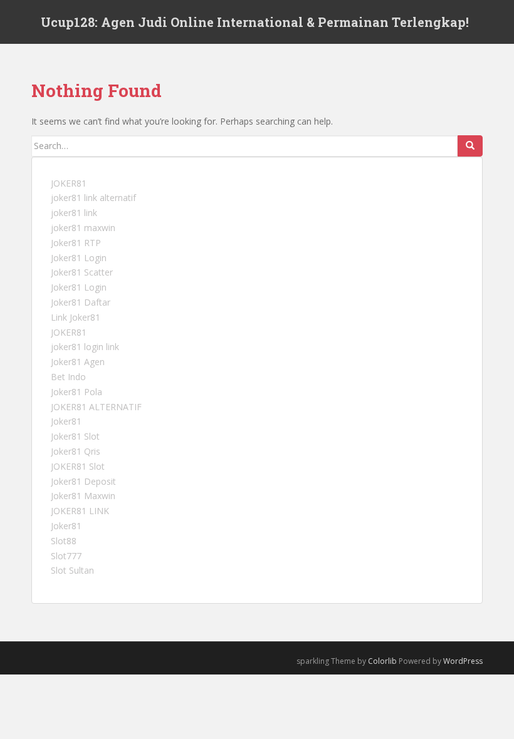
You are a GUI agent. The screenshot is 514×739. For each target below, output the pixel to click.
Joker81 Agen (78, 362)
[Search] (470, 146)
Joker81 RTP (76, 243)
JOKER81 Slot (78, 466)
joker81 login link (85, 347)
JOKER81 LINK (80, 511)
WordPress (463, 661)
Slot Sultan (72, 570)
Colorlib (382, 661)
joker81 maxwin (83, 228)
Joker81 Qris (75, 451)
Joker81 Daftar (80, 302)
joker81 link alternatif (93, 198)
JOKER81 (69, 183)
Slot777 (66, 556)
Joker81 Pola (76, 392)
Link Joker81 (75, 317)
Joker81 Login (79, 258)
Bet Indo (68, 377)
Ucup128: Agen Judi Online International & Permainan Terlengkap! (255, 22)
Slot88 (63, 541)
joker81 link (74, 213)
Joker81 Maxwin (83, 496)
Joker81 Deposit (83, 481)
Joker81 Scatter (82, 272)
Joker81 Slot (75, 436)
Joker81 (66, 421)
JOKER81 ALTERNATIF (96, 407)
